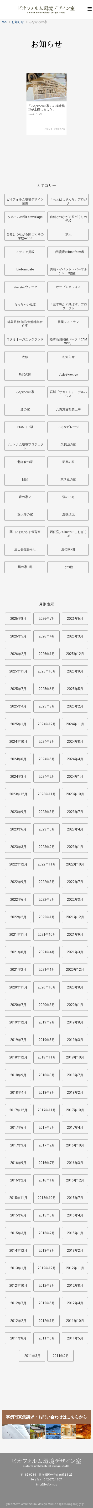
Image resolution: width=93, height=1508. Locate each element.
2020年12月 (75, 969)
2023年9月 (18, 812)
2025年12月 (75, 654)
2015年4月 (75, 1215)
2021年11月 (18, 934)
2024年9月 (47, 741)
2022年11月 (47, 864)
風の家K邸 (68, 549)
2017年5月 (47, 1127)
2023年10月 (75, 794)
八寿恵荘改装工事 (68, 409)
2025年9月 (75, 671)
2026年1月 (47, 654)
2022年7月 (75, 882)
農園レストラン (68, 322)
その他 (68, 567)
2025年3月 (47, 706)
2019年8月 (75, 1022)
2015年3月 (18, 1233)
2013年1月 (18, 1268)
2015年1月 (75, 1233)
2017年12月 (18, 1110)
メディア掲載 (25, 252)
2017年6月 (18, 1127)
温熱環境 (68, 514)
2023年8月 (47, 812)
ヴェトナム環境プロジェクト (25, 446)
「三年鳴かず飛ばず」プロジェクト (68, 306)
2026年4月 (47, 636)
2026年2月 (18, 654)
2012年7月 (18, 1303)
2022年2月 (18, 917)
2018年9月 (18, 1075)
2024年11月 (75, 724)
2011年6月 (47, 1338)
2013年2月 (75, 1250)
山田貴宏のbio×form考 (68, 252)
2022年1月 (47, 917)
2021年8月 (18, 952)
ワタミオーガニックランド (25, 339)
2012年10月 (18, 1285)
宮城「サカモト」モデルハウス (68, 393)
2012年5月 (47, 1303)
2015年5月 (47, 1215)
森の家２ (25, 497)
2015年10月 (47, 1198)
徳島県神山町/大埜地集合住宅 (25, 323)
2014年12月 (18, 1250)
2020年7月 (18, 1005)
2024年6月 (18, 759)
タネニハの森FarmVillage (25, 217)
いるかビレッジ (68, 427)
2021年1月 (47, 969)
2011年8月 (18, 1338)
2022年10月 (75, 864)
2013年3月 (47, 1250)
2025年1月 (18, 724)
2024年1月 (75, 776)
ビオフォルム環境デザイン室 (46, 10)
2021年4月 (47, 952)
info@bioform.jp (46, 1484)
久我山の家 (68, 444)
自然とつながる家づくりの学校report (25, 236)
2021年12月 (75, 917)
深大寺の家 (25, 514)
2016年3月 (75, 1163)
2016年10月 (75, 1145)
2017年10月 (75, 1110)
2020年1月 (75, 1005)
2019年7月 (18, 1040)
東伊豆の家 (68, 479)
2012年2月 (18, 1321)
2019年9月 (47, 1022)
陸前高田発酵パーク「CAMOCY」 (68, 341)
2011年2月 (61, 1356)
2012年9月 (47, 1285)
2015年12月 (75, 1180)
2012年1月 (47, 1321)
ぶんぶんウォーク (25, 287)
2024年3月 (18, 776)
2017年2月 (47, 1145)
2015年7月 (75, 1198)
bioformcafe (25, 269)
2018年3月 (47, 1092)
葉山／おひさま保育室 (25, 532)
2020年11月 (18, 987)
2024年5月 (47, 759)
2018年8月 (47, 1075)
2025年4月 (18, 706)
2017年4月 (75, 1127)
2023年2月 (47, 847)
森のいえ (68, 497)
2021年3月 (75, 952)
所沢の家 (25, 374)
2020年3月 (47, 1005)
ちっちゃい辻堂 (25, 304)
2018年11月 (47, 1057)
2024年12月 (47, 724)
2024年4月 (75, 759)
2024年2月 (47, 776)
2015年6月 (18, 1215)
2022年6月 (18, 899)
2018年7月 (75, 1075)
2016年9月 (18, 1163)
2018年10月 (75, 1057)
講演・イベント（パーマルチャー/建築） (68, 271)
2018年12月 (18, 1057)
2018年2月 (75, 1092)
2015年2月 (47, 1233)
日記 (25, 479)
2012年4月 (75, 1303)
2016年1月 (47, 1180)
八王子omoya (68, 374)
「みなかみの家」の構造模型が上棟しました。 (46, 107)
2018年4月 (18, 1092)
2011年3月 (32, 1356)
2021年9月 (75, 934)
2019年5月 (47, 1040)
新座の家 (68, 462)
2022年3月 (75, 899)
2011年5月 (75, 1338)
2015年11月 (18, 1198)
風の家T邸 (25, 567)
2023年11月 (47, 794)
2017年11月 (47, 1110)
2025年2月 (75, 706)
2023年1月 (75, 847)
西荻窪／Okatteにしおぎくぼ (68, 534)
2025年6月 (47, 689)
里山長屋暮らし (25, 549)
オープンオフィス (68, 287)
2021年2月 (18, 969)
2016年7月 (47, 1163)
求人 (68, 234)
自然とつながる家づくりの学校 (68, 218)
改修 (25, 357)
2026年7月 (47, 618)
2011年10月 (75, 1321)
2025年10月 (47, 671)
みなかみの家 (59, 129)
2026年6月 (75, 618)
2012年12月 (47, 1268)
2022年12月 (18, 864)
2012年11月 (75, 1268)
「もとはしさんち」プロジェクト (68, 201)
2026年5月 (18, 636)
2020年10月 (47, 987)
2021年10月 (47, 934)
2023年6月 (18, 829)
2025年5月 (75, 689)
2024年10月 (18, 741)
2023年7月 (75, 812)
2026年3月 (75, 636)
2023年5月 (47, 829)
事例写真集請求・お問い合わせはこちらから (46, 1416)
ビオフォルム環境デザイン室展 (25, 201)
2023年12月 (18, 794)
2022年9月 (18, 882)
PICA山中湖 (25, 427)
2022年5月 (47, 899)
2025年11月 (18, 671)
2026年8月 (18, 618)
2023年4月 (75, 829)
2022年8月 (47, 882)
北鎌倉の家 (25, 462)
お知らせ (48, 129)
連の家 (25, 409)
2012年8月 (75, 1285)
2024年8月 (75, 741)
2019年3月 (75, 1040)
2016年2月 (18, 1180)
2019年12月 (18, 1022)
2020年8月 (75, 987)
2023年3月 (18, 847)
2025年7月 (18, 689)
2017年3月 (18, 1145)
